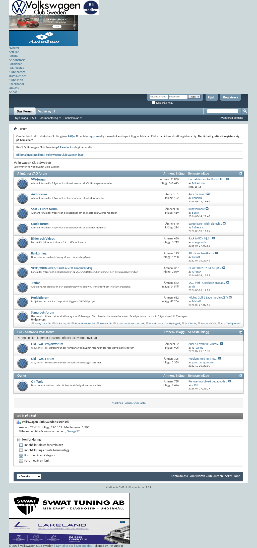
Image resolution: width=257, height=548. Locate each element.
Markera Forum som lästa (129, 403)
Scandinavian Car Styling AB (164, 323)
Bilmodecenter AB (85, 323)
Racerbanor (16, 84)
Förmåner (15, 64)
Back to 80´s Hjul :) (200, 238)
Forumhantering (48, 117)
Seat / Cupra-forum (44, 209)
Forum (13, 56)
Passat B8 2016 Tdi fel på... (205, 268)
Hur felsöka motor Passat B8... (207, 179)
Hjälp (211, 97)
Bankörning (38, 253)
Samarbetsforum (42, 312)
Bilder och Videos (43, 238)
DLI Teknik (190, 323)
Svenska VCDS (208, 323)
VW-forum (38, 179)
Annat (13, 92)
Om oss (14, 88)
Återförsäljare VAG (231, 323)
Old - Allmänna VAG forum (35, 332)
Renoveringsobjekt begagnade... (208, 381)
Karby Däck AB (43, 323)
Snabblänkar (71, 117)
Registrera (230, 97)
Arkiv (228, 476)
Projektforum (40, 298)
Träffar (35, 283)
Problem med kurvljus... (202, 358)
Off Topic (37, 381)
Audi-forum (39, 194)
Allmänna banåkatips (201, 253)
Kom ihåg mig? (164, 102)
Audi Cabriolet (197, 194)
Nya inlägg (21, 117)
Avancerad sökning (231, 117)
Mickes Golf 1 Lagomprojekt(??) (208, 297)
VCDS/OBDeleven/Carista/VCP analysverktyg (61, 268)
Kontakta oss (179, 476)
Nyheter (14, 48)
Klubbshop (16, 80)
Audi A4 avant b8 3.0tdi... (203, 344)
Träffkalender (17, 76)
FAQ (33, 117)
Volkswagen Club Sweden (206, 476)
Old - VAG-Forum (42, 359)
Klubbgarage (17, 72)
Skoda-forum (40, 224)
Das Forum (25, 111)
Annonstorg (17, 60)
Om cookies (84, 545)
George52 (73, 431)
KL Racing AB (62, 323)
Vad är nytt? (46, 111)
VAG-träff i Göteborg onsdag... (207, 283)
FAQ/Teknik (16, 68)
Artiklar (14, 52)
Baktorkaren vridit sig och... (205, 223)
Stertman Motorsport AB (130, 323)
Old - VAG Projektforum (47, 344)
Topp (237, 476)
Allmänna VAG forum (32, 173)
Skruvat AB (106, 323)
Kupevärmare (196, 209)
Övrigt (21, 375)
